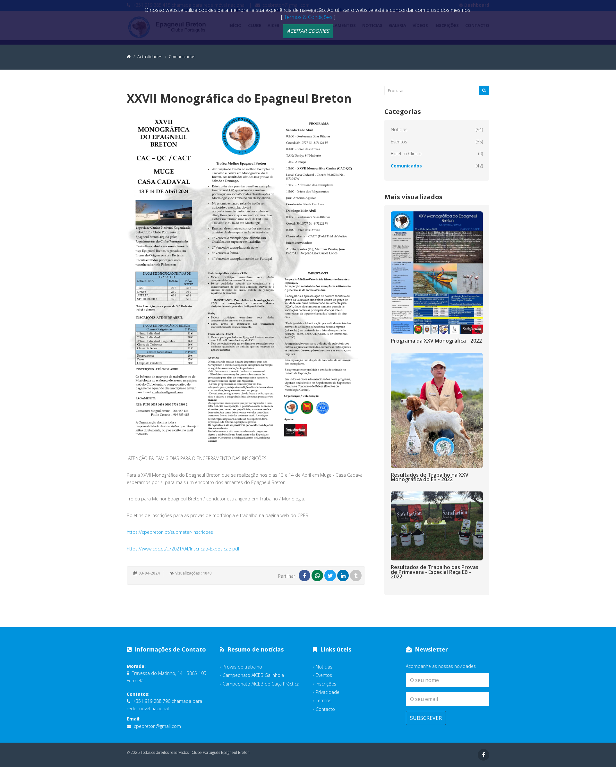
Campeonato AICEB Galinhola (253, 675)
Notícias (399, 129)
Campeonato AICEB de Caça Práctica (261, 684)
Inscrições (326, 684)
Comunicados (406, 166)
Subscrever (426, 717)
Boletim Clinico (406, 153)
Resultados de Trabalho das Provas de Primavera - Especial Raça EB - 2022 (434, 572)
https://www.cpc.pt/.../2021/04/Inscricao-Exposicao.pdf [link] (183, 549)
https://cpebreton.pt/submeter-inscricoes (170, 532)
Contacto (325, 709)
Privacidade (327, 692)
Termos (323, 700)
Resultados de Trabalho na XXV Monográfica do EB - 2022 (429, 477)
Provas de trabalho (242, 667)
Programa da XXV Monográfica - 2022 (436, 340)
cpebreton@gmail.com (157, 726)
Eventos (399, 142)
